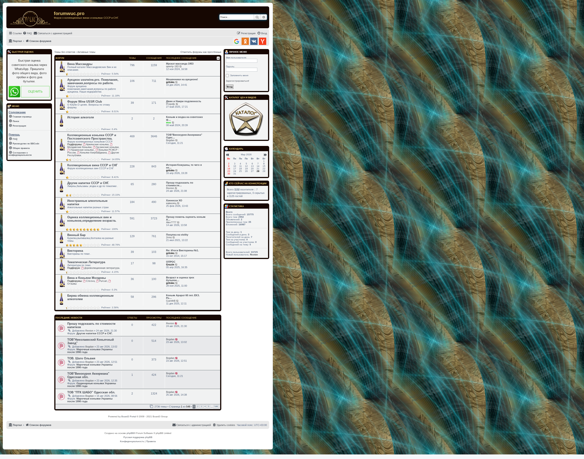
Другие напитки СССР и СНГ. (88, 183)
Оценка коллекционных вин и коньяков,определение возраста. (91, 218)
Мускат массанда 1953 (179, 63)
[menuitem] (27, 33)
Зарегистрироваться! (237, 81)
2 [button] (197, 406)
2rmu (169, 237)
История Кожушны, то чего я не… (184, 166)
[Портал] (31, 17)
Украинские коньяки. (82, 149)
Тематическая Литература (86, 262)
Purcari (103, 281)
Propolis (170, 104)
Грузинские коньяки (107, 147)
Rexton (170, 188)
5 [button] (208, 406)
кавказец (171, 203)
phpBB (130, 433)
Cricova (90, 281)
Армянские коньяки (97, 144)
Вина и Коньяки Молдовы (86, 278)
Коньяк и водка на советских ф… (184, 118)
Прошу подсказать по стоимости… (179, 184)
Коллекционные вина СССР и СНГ (92, 165)
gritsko (170, 82)
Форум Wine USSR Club (84, 101)
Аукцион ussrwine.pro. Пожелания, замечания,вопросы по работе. (92, 81)
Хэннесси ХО (174, 200)
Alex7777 (171, 222)
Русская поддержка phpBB (137, 437)
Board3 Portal (128, 416)
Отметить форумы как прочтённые (200, 52)
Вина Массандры (79, 64)
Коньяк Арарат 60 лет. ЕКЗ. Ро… (183, 296)
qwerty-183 (172, 66)
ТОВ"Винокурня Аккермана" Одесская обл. (88, 375)
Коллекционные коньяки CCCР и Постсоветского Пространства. (91, 136)
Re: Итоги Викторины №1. (182, 250)
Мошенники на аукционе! (182, 79)
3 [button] (201, 406)
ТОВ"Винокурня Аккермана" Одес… (184, 136)
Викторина (75, 250)
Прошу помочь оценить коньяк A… (186, 218)
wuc (168, 122)
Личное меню (237, 52)
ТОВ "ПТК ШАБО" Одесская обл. (91, 392)
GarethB (170, 300)
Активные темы (86, 52)
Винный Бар (76, 235)
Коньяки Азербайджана (93, 152)
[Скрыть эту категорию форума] (218, 58)
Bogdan (170, 140)
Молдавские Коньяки (79, 147)
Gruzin (170, 264)
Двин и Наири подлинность (183, 101)
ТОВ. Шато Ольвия (81, 358)
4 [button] (205, 406)
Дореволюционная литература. (102, 268)
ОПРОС (170, 261)
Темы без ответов (64, 52)
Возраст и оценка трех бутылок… (180, 279)
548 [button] (216, 406)
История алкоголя (80, 117)
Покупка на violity (177, 234)
